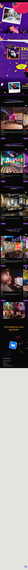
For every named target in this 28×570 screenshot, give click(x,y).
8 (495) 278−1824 (8, 360)
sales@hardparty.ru (7, 361)
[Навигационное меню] (26, 1)
